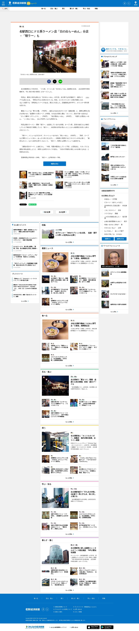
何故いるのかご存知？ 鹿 (113, 224)
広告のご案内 (58, 612)
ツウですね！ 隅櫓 (111, 213)
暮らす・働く (74, 8)
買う (63, 8)
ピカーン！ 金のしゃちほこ (113, 202)
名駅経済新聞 (17, 3)
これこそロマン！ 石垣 (112, 210)
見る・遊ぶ (53, 8)
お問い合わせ (78, 609)
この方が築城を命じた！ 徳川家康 (115, 217)
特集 (96, 8)
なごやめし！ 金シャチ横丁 (114, 231)
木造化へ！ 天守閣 (110, 199)
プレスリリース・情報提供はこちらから (85, 607)
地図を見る (54, 164)
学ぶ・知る (86, 8)
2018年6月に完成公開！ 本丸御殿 (115, 206)
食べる (43, 8)
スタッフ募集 (78, 612)
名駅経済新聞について (61, 607)
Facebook (124, 3)
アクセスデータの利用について (63, 609)
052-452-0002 (34, 92)
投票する (108, 239)
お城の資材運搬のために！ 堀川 (115, 221)
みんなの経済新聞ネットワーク (35, 627)
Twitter (128, 3)
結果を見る (120, 239)
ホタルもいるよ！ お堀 (112, 228)
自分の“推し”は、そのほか (113, 234)
